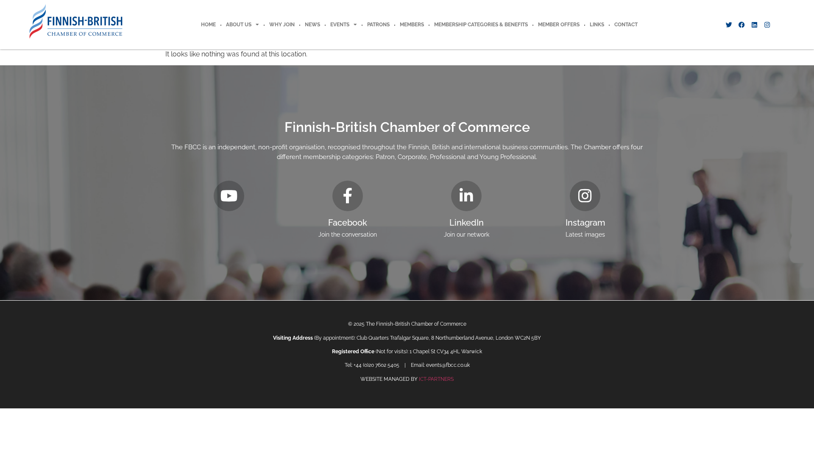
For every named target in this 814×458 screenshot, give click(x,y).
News (312, 25)
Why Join (282, 25)
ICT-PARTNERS (436, 379)
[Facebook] (741, 24)
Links (597, 25)
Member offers (559, 25)
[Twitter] (728, 24)
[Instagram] (767, 24)
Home (208, 25)
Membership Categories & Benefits (481, 25)
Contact (626, 25)
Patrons (378, 25)
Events (339, 25)
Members (412, 25)
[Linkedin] (754, 24)
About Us (238, 25)
